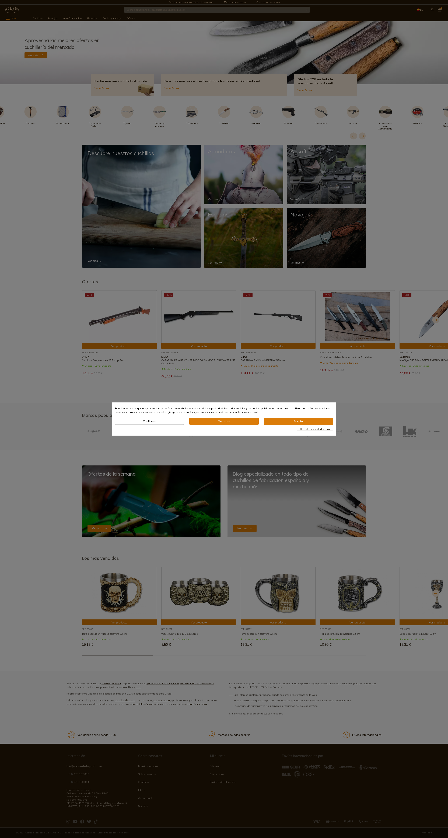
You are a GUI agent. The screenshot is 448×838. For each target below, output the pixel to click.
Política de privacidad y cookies (315, 429)
